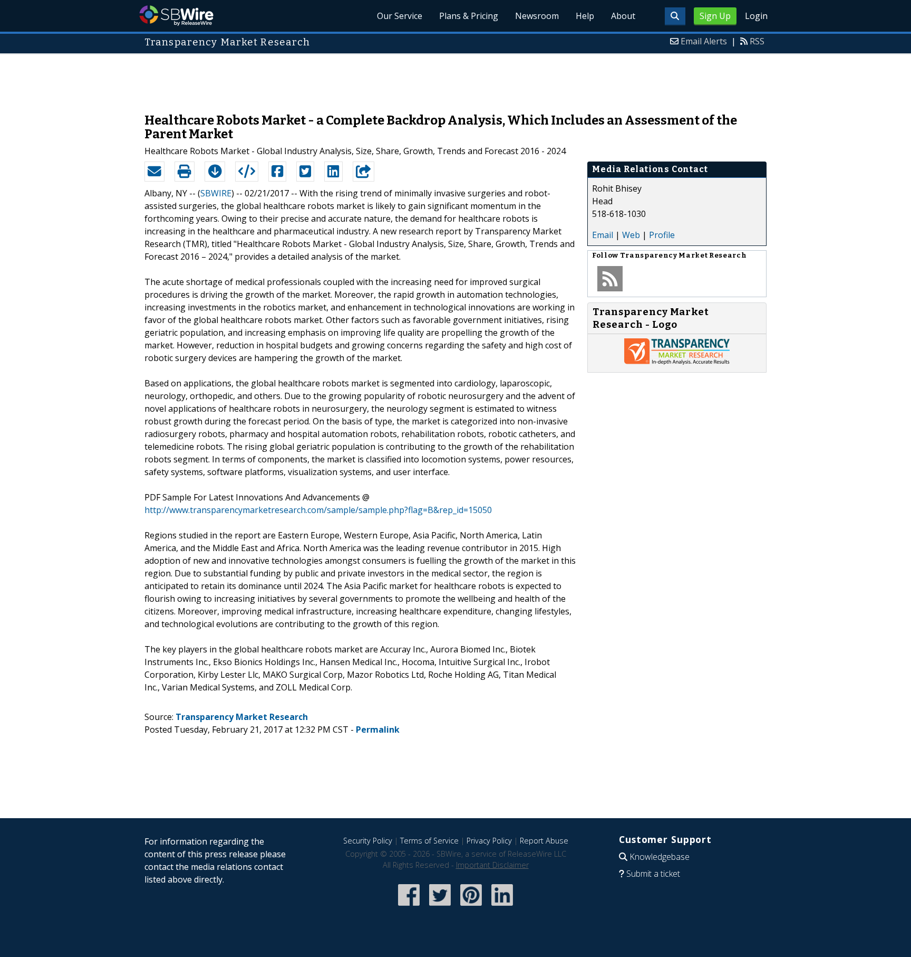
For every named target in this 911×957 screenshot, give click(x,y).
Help (585, 16)
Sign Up (715, 16)
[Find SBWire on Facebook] (408, 907)
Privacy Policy (489, 841)
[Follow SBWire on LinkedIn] (502, 907)
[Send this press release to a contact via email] (154, 171)
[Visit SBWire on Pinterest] (471, 907)
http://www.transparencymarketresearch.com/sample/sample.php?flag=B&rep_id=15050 (318, 510)
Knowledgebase (659, 857)
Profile (662, 235)
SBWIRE (215, 193)
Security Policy (367, 841)
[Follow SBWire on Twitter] (439, 907)
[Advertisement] (455, 78)
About (623, 16)
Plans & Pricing (468, 16)
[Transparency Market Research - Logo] (677, 361)
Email (602, 235)
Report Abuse (544, 841)
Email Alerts (704, 41)
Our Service (399, 16)
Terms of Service (429, 841)
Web (631, 235)
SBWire (176, 15)
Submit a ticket (653, 873)
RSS (757, 41)
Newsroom (537, 16)
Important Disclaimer (492, 865)
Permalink (378, 729)
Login (756, 16)
